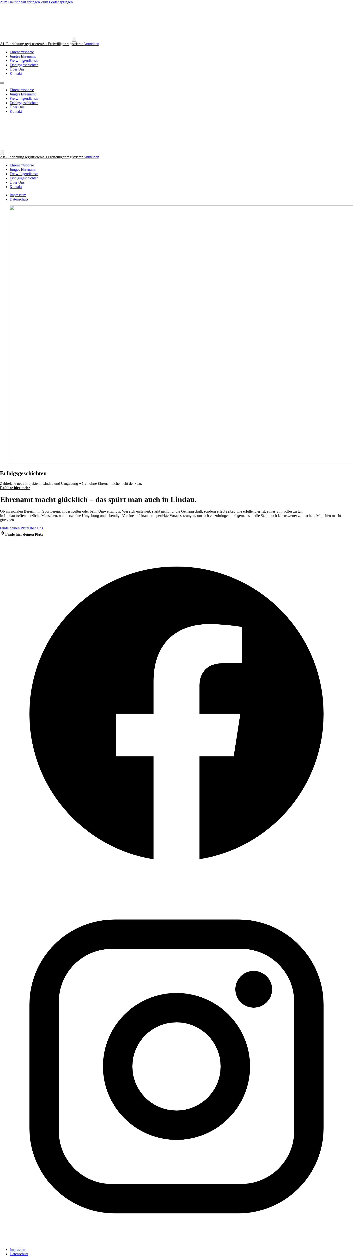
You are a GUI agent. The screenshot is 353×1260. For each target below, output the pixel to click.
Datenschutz (19, 199)
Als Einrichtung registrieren (21, 44)
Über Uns (17, 69)
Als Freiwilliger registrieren (62, 44)
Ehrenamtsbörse (22, 52)
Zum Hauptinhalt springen (20, 2)
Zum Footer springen (57, 2)
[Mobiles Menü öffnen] (2, 83)
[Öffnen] (74, 39)
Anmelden (91, 44)
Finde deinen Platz (14, 528)
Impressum (18, 195)
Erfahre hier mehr (15, 488)
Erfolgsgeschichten (24, 65)
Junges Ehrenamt (23, 56)
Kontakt (16, 73)
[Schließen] (2, 152)
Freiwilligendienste (24, 61)
